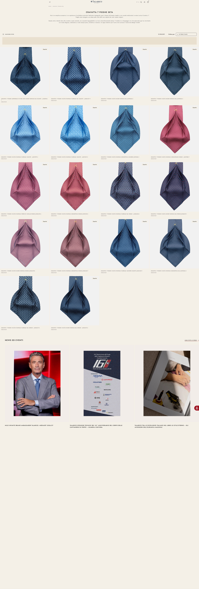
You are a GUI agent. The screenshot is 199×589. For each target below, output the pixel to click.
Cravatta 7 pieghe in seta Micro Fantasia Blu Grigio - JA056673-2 (69, 328)
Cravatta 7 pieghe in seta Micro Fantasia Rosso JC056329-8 (18, 271)
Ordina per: (171, 34)
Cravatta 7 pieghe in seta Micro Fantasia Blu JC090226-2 (117, 98)
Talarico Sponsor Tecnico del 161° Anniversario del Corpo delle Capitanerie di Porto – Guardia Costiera (96, 426)
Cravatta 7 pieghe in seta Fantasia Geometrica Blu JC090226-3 (168, 271)
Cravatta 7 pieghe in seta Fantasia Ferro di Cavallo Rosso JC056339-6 (21, 214)
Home (50, 6)
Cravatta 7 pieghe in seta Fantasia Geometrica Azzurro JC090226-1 (120, 157)
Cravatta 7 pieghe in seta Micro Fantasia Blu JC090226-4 (167, 98)
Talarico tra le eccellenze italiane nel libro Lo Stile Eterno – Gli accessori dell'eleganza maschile (161, 426)
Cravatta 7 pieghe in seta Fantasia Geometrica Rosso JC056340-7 (69, 271)
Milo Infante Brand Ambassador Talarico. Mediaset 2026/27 (29, 425)
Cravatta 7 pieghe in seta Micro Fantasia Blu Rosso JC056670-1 (169, 214)
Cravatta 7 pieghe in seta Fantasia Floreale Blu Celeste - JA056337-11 (71, 98)
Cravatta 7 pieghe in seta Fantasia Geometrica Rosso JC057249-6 (69, 214)
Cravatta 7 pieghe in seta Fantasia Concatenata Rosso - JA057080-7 (170, 157)
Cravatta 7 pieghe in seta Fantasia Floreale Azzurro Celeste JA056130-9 (121, 271)
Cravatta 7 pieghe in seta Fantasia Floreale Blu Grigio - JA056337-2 (20, 328)
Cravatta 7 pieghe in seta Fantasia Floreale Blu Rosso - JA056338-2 (120, 214)
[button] (50, 2)
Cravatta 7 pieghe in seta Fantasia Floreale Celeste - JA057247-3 (69, 157)
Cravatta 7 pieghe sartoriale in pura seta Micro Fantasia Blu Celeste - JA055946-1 (24, 99)
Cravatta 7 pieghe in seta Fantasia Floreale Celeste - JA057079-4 (19, 157)
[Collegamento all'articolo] (37, 389)
